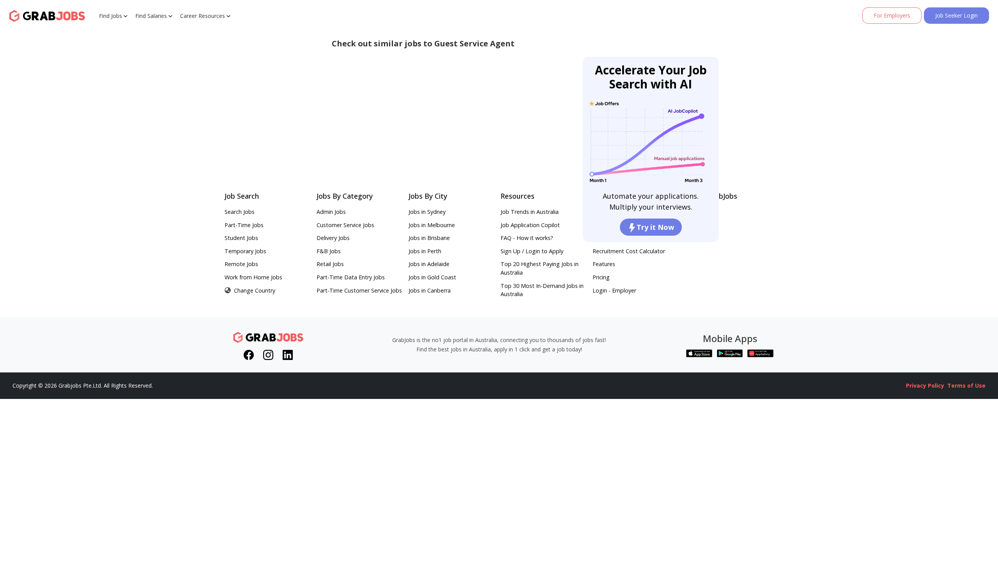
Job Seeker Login (956, 15)
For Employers (892, 15)
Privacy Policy (925, 385)
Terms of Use (966, 385)
